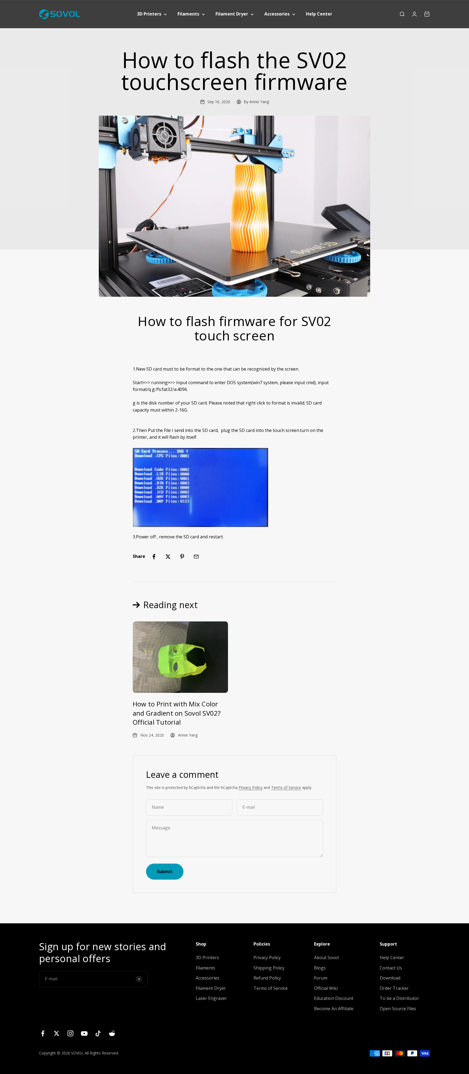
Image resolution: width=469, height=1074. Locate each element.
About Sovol (326, 958)
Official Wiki (326, 988)
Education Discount (333, 998)
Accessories (277, 14)
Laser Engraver (211, 998)
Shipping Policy (268, 968)
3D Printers (149, 14)
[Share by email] (196, 556)
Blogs (320, 968)
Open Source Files (398, 1009)
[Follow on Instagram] (70, 1033)
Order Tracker (394, 988)
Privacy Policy (250, 787)
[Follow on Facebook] (42, 1033)
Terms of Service (286, 787)
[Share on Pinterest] (182, 556)
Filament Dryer (232, 14)
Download (390, 978)
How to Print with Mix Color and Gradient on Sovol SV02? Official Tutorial (177, 712)
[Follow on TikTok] (98, 1033)
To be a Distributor (399, 998)
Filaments (188, 14)
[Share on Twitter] (168, 556)
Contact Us (391, 968)
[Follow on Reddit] (112, 1033)
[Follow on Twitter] (56, 1033)
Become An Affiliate (333, 1009)
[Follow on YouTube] (84, 1033)
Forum (320, 978)
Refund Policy (267, 978)
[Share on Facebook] (153, 556)
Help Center (319, 14)
